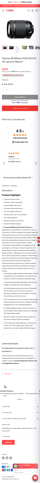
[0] (36, 10)
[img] (20, 135)
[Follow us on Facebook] (3, 458)
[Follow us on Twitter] (7, 458)
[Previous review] (4, 163)
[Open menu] (3, 10)
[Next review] (36, 163)
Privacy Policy (5, 479)
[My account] (32, 10)
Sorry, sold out (20, 97)
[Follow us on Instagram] (10, 458)
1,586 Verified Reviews (20, 138)
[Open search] (29, 10)
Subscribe (8, 442)
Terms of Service (14, 479)
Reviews (14, 186)
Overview (5, 186)
